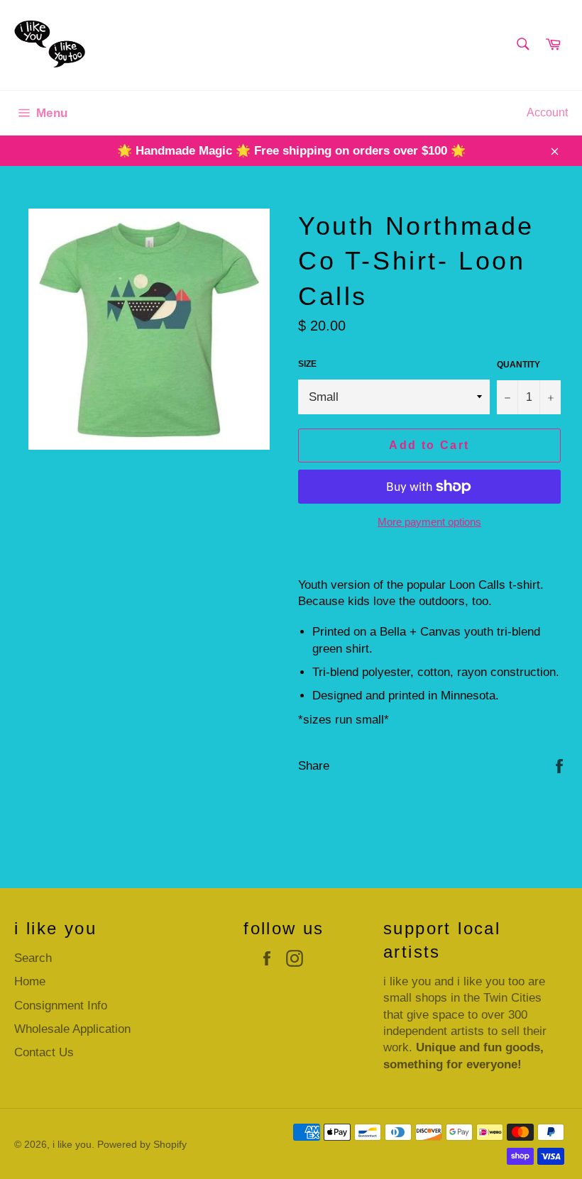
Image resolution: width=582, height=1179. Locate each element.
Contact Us (44, 1052)
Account (547, 112)
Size (307, 364)
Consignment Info (60, 1005)
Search (33, 958)
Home (29, 981)
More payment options (429, 522)
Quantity (518, 365)
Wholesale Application (72, 1029)
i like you (72, 1144)
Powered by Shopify (142, 1144)
